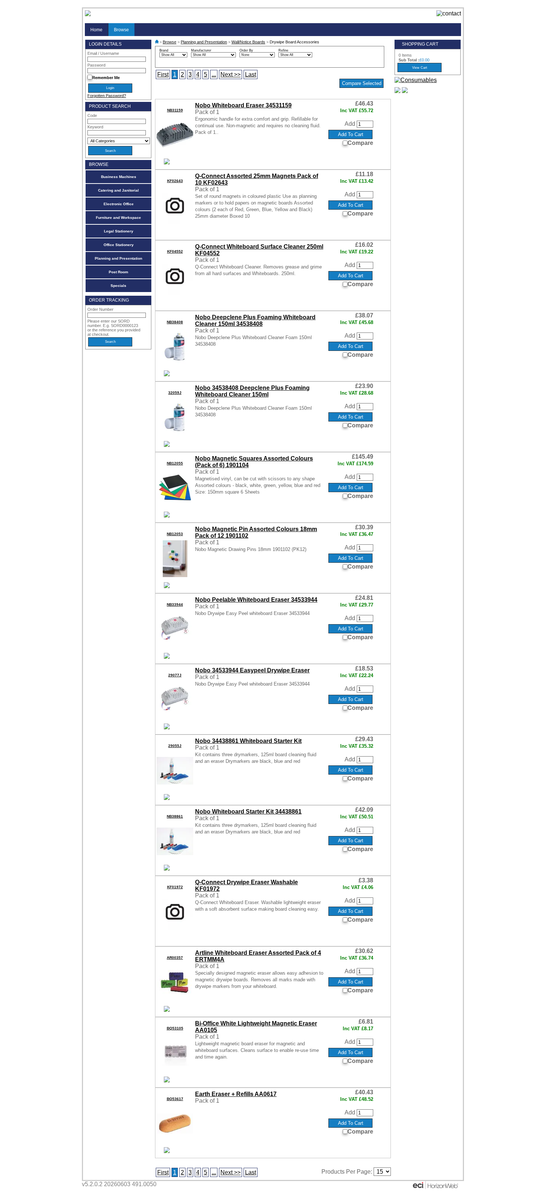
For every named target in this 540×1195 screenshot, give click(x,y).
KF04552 (175, 251)
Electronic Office (119, 204)
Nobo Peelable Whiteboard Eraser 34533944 (256, 600)
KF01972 (175, 887)
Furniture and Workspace (118, 218)
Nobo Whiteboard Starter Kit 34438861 (248, 811)
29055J (174, 746)
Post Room (118, 272)
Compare (360, 143)
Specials (118, 286)
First (163, 74)
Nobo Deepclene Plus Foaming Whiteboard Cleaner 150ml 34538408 (255, 320)
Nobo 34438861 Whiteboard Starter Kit (248, 741)
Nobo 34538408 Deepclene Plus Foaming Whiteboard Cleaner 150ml (252, 391)
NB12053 (175, 534)
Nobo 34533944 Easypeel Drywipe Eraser (252, 670)
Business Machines (118, 177)
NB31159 (175, 110)
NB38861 (175, 816)
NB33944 (175, 604)
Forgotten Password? (106, 95)
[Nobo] (167, 162)
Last (250, 74)
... (214, 74)
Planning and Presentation (118, 258)
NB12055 (175, 463)
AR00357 (175, 958)
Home (96, 29)
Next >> (230, 74)
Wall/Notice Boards (248, 42)
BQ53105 (175, 1028)
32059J (174, 393)
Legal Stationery (118, 231)
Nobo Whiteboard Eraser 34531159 (243, 105)
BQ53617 (175, 1099)
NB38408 (175, 322)
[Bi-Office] (167, 1080)
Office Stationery (119, 245)
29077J (174, 675)
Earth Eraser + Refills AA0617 (236, 1094)
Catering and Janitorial (118, 190)
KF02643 (175, 181)
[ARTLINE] (167, 1009)
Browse (121, 29)
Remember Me (106, 77)
